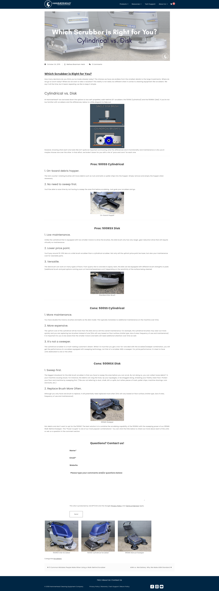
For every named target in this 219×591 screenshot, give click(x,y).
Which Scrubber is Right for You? (68, 74)
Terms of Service (132, 506)
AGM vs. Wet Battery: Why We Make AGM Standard (150, 567)
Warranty (104, 587)
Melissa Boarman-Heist (76, 64)
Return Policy (124, 587)
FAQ (99, 580)
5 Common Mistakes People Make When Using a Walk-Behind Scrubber (77, 567)
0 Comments (97, 64)
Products (123, 4)
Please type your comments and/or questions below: (96, 473)
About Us (162, 4)
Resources (136, 4)
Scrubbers (58, 559)
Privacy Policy (116, 506)
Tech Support (150, 4)
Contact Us (117, 580)
